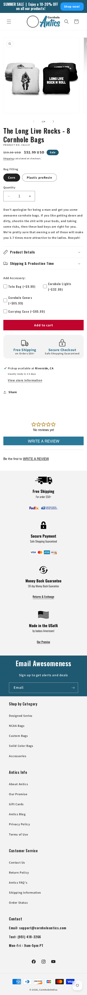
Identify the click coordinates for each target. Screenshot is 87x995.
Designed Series (20, 716)
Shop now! (72, 6)
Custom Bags (18, 736)
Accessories (17, 756)
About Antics (18, 784)
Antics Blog (17, 814)
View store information (25, 380)
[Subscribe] (73, 687)
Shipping (8, 158)
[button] (9, 22)
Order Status (18, 903)
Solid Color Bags (21, 746)
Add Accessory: (14, 278)
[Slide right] (53, 121)
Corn (11, 178)
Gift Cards (16, 804)
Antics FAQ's (18, 883)
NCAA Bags (16, 726)
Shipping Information (25, 893)
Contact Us (17, 862)
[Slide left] (34, 121)
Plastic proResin (39, 178)
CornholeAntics (48, 989)
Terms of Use (18, 834)
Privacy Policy (19, 824)
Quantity (9, 187)
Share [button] (12, 392)
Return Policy (19, 872)
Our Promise (18, 794)
